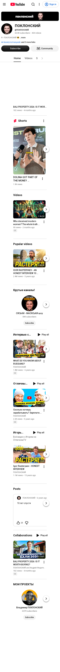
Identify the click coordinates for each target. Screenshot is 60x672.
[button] (42, 58)
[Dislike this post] (26, 522)
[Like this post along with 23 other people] (18, 522)
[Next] (46, 149)
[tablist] (30, 58)
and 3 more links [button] (28, 42)
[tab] (17, 58)
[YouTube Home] (17, 4)
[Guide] (4, 4)
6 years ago (42, 498)
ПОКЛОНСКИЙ (19, 367)
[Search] (33, 4)
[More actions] (44, 121)
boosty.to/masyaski (12, 42)
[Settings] (39, 4)
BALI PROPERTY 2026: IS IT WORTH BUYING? (30, 107)
